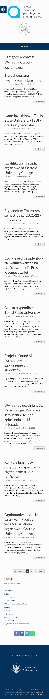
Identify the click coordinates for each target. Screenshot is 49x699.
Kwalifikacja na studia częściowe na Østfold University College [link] (21, 168)
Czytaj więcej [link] (39, 101)
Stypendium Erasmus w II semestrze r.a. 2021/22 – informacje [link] (23, 215)
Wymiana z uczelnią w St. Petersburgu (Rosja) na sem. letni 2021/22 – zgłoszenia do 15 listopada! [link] (23, 414)
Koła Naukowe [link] (9, 601)
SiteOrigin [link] (40, 694)
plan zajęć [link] (8, 607)
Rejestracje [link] (8, 614)
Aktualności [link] (8, 591)
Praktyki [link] (7, 610)
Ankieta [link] (7, 594)
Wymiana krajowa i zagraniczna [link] (16, 624)
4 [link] (35, 571)
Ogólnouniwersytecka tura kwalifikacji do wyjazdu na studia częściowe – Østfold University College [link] (21, 524)
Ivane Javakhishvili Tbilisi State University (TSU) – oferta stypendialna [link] (24, 120)
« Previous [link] (17, 571)
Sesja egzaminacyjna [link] (12, 617)
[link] (3, 9)
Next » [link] (41, 571)
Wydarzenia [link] (9, 620)
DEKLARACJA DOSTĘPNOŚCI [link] (24, 655)
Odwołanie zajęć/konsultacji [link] (15, 604)
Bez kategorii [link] (9, 597)
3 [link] (31, 571)
